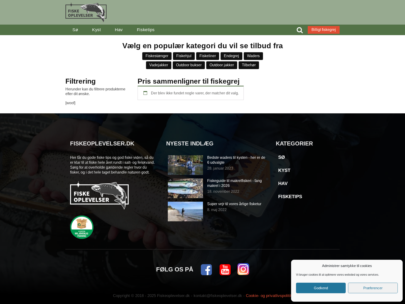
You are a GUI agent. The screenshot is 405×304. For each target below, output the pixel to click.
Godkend (321, 288)
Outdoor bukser (189, 65)
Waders (253, 56)
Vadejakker (158, 65)
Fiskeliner (207, 56)
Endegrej (231, 56)
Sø (75, 29)
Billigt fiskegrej (323, 30)
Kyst (96, 29)
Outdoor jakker (222, 65)
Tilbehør (249, 65)
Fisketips (146, 29)
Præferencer (372, 288)
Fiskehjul (183, 56)
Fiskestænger (157, 56)
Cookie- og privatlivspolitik (269, 295)
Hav (119, 29)
